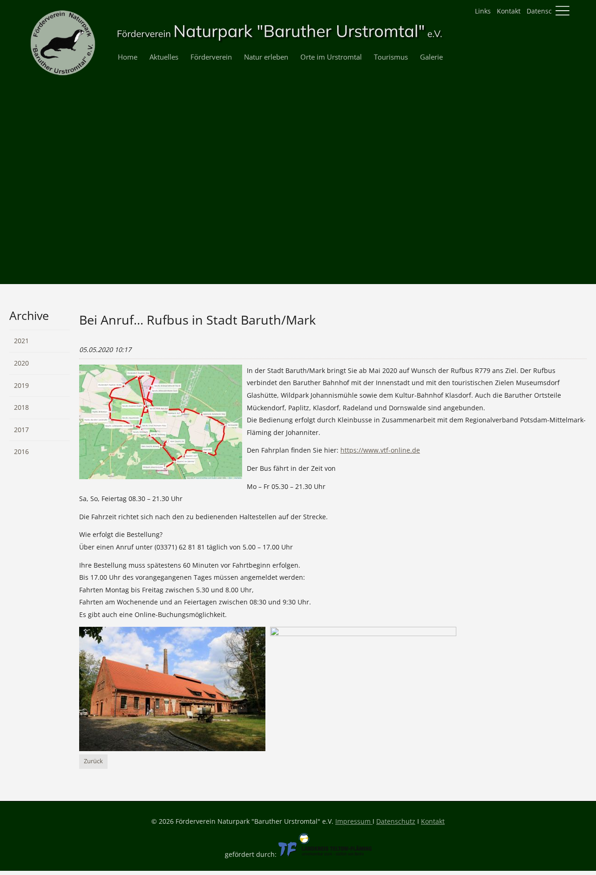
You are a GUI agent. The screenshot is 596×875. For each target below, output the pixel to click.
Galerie (431, 57)
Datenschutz (546, 11)
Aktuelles (163, 57)
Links (483, 11)
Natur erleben (266, 57)
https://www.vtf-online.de (380, 450)
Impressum (353, 821)
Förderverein (211, 57)
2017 (21, 429)
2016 (21, 451)
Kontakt (509, 11)
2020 (21, 363)
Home (127, 57)
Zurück (93, 761)
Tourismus (391, 57)
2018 (21, 407)
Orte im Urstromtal (331, 57)
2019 (21, 385)
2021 (21, 340)
